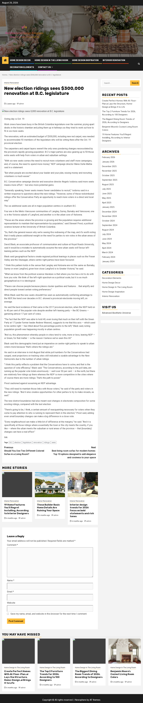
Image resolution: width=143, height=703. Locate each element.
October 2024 (108, 221)
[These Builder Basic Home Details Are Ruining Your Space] (50, 484)
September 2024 (109, 225)
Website (11, 602)
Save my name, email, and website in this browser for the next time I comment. (48, 613)
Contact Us (44, 67)
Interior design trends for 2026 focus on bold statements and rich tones (82, 510)
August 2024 (108, 230)
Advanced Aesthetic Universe (116, 313)
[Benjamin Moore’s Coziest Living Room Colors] (124, 651)
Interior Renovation (114, 60)
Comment (12, 545)
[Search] (139, 64)
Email (10, 591)
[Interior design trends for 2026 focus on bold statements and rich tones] (83, 484)
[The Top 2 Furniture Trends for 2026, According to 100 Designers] (54, 651)
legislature (27, 442)
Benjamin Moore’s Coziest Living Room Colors (122, 674)
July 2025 (106, 189)
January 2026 (108, 162)
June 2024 (107, 239)
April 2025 (106, 202)
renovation (37, 442)
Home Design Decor (20, 60)
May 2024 (106, 243)
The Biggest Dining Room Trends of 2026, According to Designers (89, 674)
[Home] (5, 60)
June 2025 (107, 193)
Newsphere (80, 700)
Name (10, 580)
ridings (47, 442)
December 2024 (109, 211)
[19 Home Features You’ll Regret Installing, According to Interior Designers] (17, 484)
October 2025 (108, 175)
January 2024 (108, 261)
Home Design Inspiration (85, 60)
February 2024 (108, 257)
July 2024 (106, 234)
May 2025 (106, 198)
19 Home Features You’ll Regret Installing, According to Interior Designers (16, 509)
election (17, 442)
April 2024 (106, 248)
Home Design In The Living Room (51, 60)
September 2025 (109, 180)
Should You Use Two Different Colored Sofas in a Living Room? (24, 450)
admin (21, 104)
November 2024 (109, 216)
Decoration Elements (22, 67)
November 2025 (109, 171)
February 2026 (108, 157)
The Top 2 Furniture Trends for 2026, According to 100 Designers (51, 675)
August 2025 (108, 184)
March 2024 (107, 252)
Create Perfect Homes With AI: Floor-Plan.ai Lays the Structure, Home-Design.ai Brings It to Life (119, 103)
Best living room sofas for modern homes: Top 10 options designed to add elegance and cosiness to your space (74, 452)
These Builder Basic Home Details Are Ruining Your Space (48, 507)
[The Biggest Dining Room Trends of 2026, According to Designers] (89, 651)
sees (54, 442)
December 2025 (109, 166)
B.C (11, 442)
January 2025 (108, 207)
